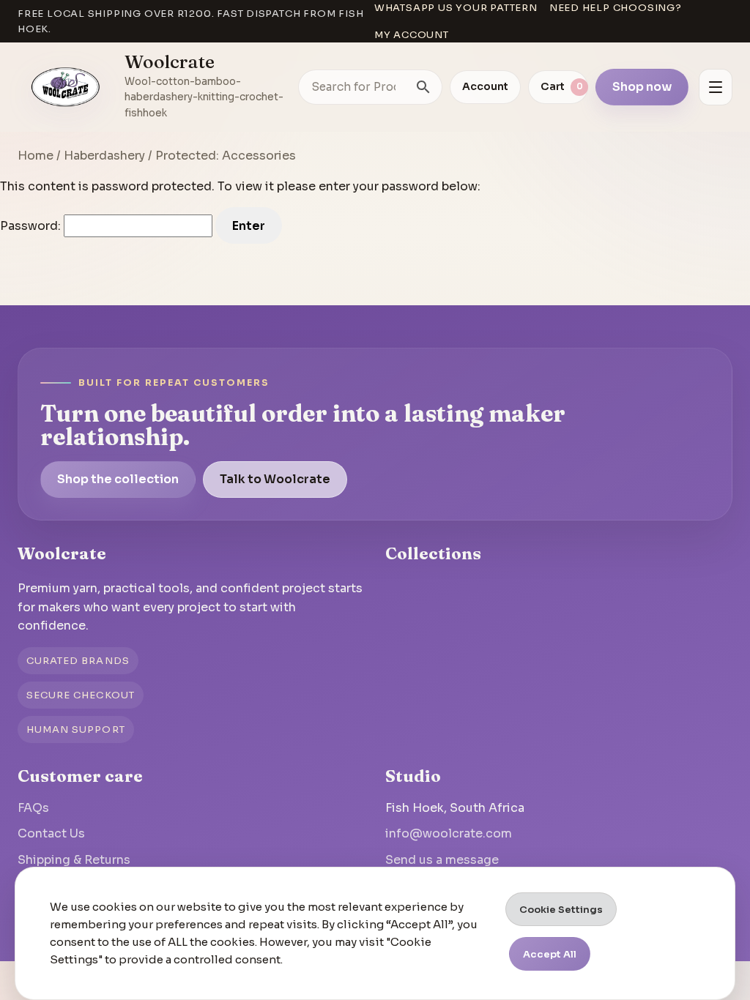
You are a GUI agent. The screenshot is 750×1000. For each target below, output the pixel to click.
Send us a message (442, 859)
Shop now (642, 86)
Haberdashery (104, 155)
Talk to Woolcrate (275, 479)
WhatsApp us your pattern (456, 7)
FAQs (33, 808)
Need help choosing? (615, 7)
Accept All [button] (549, 954)
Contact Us (51, 833)
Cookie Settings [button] (561, 909)
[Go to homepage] (66, 87)
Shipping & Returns (74, 859)
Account (485, 86)
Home (35, 155)
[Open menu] (715, 87)
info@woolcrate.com (448, 833)
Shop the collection (118, 479)
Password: (32, 226)
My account (411, 35)
